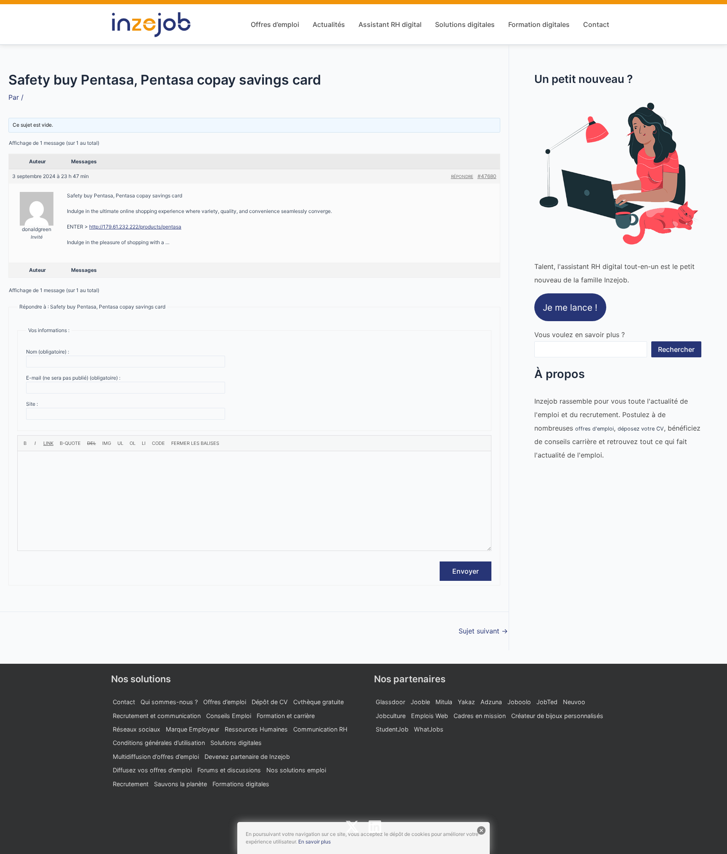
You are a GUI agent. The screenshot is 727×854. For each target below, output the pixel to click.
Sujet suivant (483, 631)
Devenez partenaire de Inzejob (247, 756)
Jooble (420, 701)
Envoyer (465, 571)
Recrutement (131, 783)
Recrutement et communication (157, 715)
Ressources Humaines (256, 729)
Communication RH (320, 729)
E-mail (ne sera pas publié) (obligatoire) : (73, 378)
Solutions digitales (465, 24)
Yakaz (466, 701)
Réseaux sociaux (136, 729)
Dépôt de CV (270, 701)
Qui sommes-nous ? (169, 701)
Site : (32, 404)
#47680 (487, 176)
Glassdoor (390, 701)
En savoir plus (314, 841)
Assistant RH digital (390, 24)
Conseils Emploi (228, 715)
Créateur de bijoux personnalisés (557, 715)
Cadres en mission (480, 715)
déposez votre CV (641, 429)
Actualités (329, 24)
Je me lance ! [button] (570, 307)
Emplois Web (429, 715)
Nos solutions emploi (296, 770)
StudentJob (392, 729)
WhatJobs (428, 729)
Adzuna (491, 701)
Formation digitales (539, 24)
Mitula (443, 701)
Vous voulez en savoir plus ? (579, 334)
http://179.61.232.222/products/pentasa (135, 226)
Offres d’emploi (275, 24)
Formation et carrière (286, 715)
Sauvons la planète (180, 783)
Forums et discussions (229, 770)
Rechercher (676, 349)
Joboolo (519, 701)
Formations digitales (240, 783)
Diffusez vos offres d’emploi (152, 770)
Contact (596, 24)
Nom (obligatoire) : (47, 352)
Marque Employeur (192, 729)
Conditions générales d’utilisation (159, 742)
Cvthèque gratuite (318, 701)
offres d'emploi (594, 429)
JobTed (546, 701)
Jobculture (391, 715)
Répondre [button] (462, 176)
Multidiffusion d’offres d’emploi (156, 756)
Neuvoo (574, 701)
